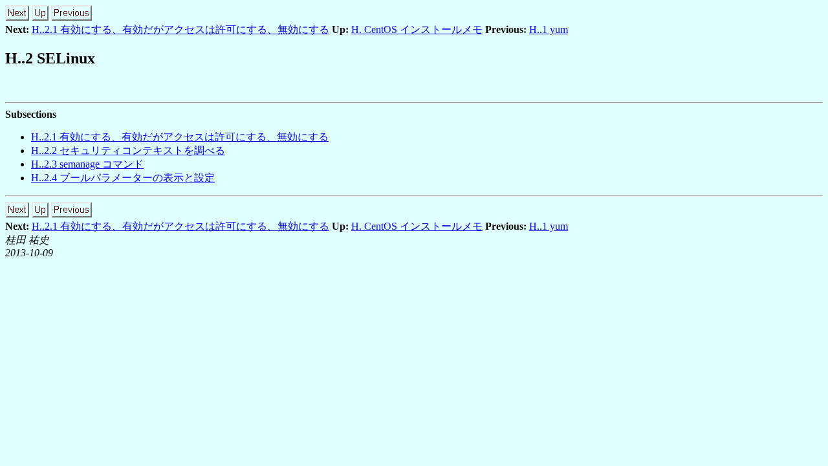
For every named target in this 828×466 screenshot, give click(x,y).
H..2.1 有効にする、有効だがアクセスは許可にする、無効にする (180, 29)
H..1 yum (548, 29)
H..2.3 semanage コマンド (87, 164)
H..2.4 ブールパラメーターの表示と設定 (123, 177)
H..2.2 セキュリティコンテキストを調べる (128, 150)
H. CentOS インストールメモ (417, 29)
